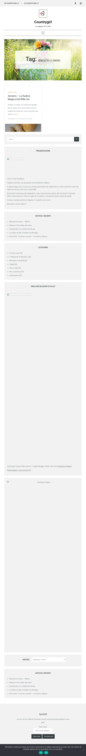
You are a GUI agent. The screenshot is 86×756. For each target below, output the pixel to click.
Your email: (43, 727)
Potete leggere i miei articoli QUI (19, 470)
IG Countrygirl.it (31, 3)
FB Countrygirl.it (11, 3)
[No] (83, 750)
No (46, 753)
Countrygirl (43, 22)
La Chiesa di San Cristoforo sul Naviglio (23, 233)
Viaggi (11, 264)
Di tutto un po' (14, 253)
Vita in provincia (15, 272)
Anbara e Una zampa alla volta (20, 225)
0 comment (29, 119)
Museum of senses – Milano (19, 222)
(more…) (16, 114)
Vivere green (11, 119)
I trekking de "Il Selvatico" (18, 257)
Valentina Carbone (65, 466)
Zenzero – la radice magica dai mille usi (19, 98)
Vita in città (13, 268)
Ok (41, 753)
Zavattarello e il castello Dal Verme (22, 229)
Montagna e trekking (16, 260)
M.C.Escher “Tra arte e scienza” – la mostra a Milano (28, 236)
